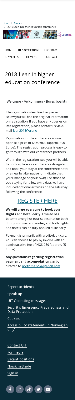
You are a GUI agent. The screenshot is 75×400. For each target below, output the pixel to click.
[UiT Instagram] (20, 389)
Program (50, 50)
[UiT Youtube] (48, 389)
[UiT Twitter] (38, 389)
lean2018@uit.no (25, 130)
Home (9, 50)
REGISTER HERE (38, 200)
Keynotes (12, 57)
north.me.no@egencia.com (41, 266)
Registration (28, 50)
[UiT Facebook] (10, 389)
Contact (51, 57)
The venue (31, 57)
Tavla (17, 23)
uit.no (6, 23)
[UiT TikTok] (29, 389)
